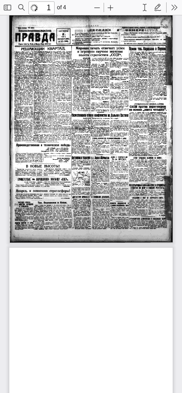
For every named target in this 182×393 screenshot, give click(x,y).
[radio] (144, 7)
